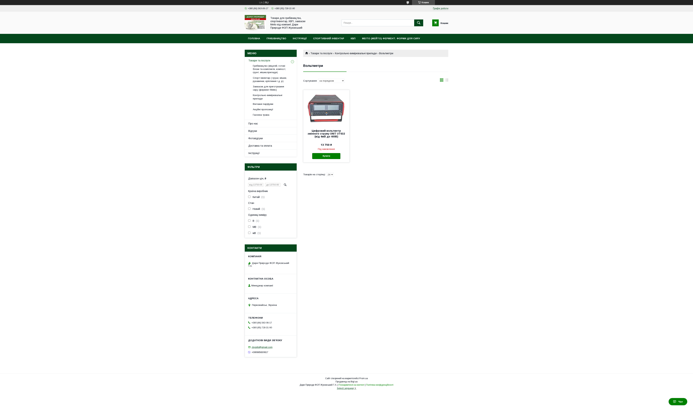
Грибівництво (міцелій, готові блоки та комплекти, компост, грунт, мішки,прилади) (269, 69)
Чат (680, 401)
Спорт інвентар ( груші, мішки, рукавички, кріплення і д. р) (270, 79)
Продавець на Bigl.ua (346, 381)
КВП (353, 38)
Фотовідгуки (255, 138)
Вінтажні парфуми (263, 104)
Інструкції (300, 38)
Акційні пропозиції (263, 109)
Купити (326, 156)
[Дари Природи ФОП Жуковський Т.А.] (255, 29)
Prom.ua (363, 378)
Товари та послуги (321, 53)
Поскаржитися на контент (351, 385)
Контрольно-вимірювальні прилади (356, 53)
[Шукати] (418, 22)
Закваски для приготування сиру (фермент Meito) (268, 88)
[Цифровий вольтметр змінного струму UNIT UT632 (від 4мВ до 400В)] (326, 108)
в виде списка (446, 80)
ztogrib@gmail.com (262, 347)
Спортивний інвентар (328, 38)
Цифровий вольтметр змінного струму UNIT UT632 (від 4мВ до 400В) (326, 133)
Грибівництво (276, 38)
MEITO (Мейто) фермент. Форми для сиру (391, 38)
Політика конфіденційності (379, 385)
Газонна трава (261, 114)
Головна (254, 38)
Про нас (253, 123)
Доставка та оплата (260, 145)
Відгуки (252, 130)
